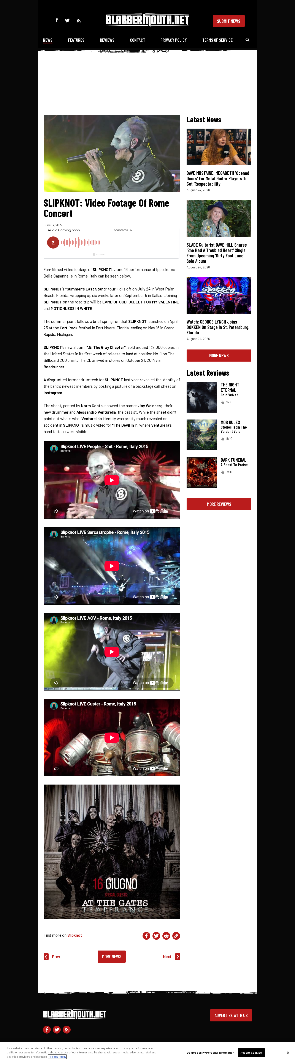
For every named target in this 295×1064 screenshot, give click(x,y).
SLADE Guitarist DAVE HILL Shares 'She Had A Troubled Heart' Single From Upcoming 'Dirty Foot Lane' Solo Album (217, 253)
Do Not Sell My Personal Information (210, 1052)
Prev (56, 956)
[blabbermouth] (147, 24)
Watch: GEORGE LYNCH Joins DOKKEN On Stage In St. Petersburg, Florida (218, 327)
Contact (137, 40)
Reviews (107, 40)
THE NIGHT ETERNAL (230, 387)
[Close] (288, 1053)
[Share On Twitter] (156, 936)
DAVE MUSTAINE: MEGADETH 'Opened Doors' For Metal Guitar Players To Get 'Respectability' (218, 178)
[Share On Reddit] (166, 936)
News (47, 40)
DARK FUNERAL (233, 460)
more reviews (219, 504)
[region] (147, 1053)
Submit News (228, 21)
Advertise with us (231, 1015)
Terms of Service (217, 40)
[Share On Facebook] (146, 936)
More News (111, 956)
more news (219, 355)
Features (76, 40)
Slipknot (74, 935)
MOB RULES (230, 422)
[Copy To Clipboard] (176, 936)
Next (167, 956)
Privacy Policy (173, 40)
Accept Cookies (251, 1052)
